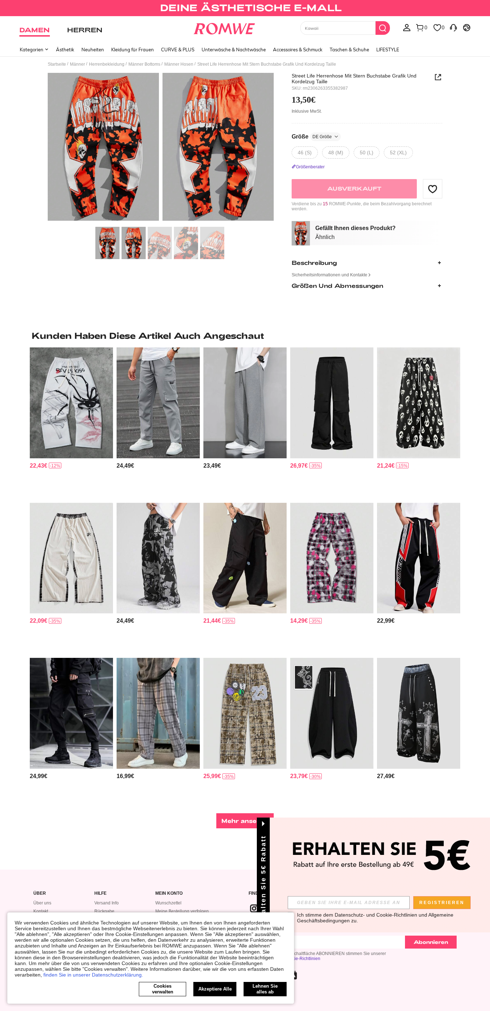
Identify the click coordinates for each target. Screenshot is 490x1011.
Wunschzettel (168, 902)
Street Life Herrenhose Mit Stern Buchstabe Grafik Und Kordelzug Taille (354, 78)
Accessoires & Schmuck (297, 49)
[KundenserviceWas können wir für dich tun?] (453, 27)
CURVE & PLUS (177, 49)
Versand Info (106, 902)
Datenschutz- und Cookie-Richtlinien (376, 915)
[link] (245, 8)
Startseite (57, 64)
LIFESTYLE (387, 49)
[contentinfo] (38, 465)
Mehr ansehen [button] (245, 820)
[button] (432, 188)
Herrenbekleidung (106, 64)
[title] (245, 336)
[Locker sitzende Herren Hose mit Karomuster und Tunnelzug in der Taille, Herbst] (158, 713)
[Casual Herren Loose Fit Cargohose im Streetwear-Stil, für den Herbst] (331, 402)
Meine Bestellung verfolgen (182, 911)
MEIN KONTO (169, 893)
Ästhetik (65, 49)
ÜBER (39, 893)
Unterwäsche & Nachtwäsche (234, 49)
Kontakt (40, 911)
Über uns (42, 902)
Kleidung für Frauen (132, 49)
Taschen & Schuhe (349, 49)
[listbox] (407, 27)
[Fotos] (161, 148)
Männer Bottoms (144, 64)
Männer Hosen (178, 64)
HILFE (100, 893)
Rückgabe (104, 911)
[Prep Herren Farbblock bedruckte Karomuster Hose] (245, 713)
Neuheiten (92, 49)
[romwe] (224, 27)
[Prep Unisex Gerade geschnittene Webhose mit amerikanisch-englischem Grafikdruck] (418, 558)
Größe (312, 137)
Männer (77, 64)
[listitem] (71, 422)
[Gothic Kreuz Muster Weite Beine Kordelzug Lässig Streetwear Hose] (418, 713)
